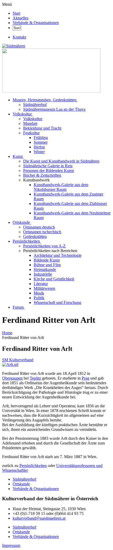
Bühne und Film (47, 265)
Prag (85, 378)
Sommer (41, 142)
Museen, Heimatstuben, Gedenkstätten (44, 100)
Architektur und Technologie (57, 255)
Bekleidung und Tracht (42, 128)
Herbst (39, 147)
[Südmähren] (13, 46)
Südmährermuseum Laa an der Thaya (54, 109)
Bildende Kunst (47, 260)
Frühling (41, 137)
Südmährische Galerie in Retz (48, 166)
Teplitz (35, 378)
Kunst (18, 156)
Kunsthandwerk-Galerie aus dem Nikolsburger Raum (61, 187)
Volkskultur (22, 114)
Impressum (11, 545)
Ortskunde (21, 222)
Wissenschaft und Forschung (57, 302)
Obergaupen (12, 378)
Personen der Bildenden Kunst (48, 170)
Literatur (41, 283)
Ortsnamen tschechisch (42, 232)
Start (16, 13)
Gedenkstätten (35, 236)
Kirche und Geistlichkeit (54, 279)
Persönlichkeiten (26, 241)
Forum (18, 307)
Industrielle (43, 274)
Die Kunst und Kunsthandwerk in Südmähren (61, 161)
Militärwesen (44, 288)
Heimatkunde (45, 269)
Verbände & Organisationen (36, 22)
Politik (39, 298)
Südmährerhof (35, 104)
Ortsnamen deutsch (39, 227)
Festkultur (31, 133)
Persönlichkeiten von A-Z (44, 246)
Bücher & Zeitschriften (42, 175)
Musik (39, 293)
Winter (39, 151)
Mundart (30, 123)
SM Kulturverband (17, 360)
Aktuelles (20, 18)
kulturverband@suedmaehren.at (39, 518)
